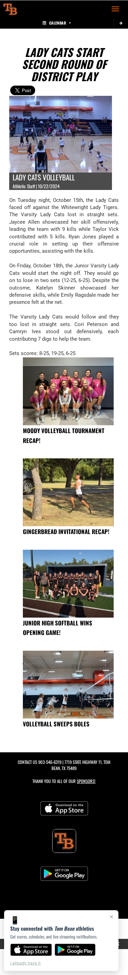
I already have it (25, 962)
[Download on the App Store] (31, 950)
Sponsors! (86, 781)
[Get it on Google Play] (75, 950)
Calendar (57, 23)
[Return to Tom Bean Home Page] (10, 8)
